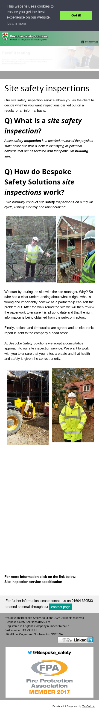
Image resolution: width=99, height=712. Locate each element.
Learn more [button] (16, 23)
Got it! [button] (76, 15)
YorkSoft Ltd (88, 706)
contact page (60, 607)
